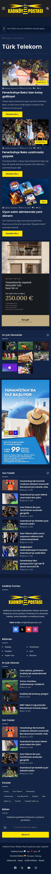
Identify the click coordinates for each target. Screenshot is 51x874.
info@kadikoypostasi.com (31, 622)
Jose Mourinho (22, 796)
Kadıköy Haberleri (11, 207)
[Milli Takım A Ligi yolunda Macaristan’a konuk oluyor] (9, 355)
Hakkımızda (11, 860)
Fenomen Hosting (34, 856)
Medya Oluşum (22, 846)
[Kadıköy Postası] (25, 8)
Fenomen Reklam (17, 856)
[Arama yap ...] (47, 9)
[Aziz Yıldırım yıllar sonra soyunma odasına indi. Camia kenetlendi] (10, 537)
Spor (31, 651)
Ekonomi (32, 655)
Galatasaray (8, 796)
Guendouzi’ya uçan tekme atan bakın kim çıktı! (33, 496)
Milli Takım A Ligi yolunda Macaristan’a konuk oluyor (34, 706)
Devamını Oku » (12, 114)
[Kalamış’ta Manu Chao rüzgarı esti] (25, 368)
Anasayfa (8, 38)
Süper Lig (7, 801)
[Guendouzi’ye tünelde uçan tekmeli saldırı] (10, 525)
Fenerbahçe (34, 647)
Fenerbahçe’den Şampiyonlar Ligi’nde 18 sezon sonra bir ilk (32, 563)
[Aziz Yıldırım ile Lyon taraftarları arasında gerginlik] (10, 511)
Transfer (18, 801)
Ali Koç (6, 791)
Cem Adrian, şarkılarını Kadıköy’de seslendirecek (33, 672)
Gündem (8, 651)
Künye (20, 860)
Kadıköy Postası (17, 851)
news (35, 851)
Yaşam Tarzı (9, 655)
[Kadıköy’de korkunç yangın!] (41, 346)
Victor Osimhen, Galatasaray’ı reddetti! (32, 683)
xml (28, 851)
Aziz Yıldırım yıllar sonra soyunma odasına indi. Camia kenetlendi (32, 536)
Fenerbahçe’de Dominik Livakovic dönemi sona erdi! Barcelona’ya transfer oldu (34, 484)
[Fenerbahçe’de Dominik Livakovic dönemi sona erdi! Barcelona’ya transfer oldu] (10, 485)
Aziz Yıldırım (17, 791)
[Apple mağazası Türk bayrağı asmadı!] (9, 367)
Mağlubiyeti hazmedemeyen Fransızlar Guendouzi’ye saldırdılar (33, 550)
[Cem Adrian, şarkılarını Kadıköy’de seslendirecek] (9, 346)
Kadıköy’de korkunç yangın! (34, 693)
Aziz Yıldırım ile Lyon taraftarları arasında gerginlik (27, 28)
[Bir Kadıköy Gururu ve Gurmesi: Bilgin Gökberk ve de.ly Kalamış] (41, 355)
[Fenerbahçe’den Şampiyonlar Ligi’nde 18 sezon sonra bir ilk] (10, 564)
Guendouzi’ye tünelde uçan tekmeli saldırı (34, 522)
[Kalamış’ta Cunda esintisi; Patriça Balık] (25, 357)
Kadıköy (8, 647)
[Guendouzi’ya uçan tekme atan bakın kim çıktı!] (10, 498)
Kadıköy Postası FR (11, 88)
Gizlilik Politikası (31, 860)
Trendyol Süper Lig (32, 801)
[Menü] (3, 9)
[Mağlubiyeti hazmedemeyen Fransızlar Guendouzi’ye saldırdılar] (10, 551)
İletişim (41, 860)
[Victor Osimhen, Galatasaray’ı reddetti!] (25, 346)
